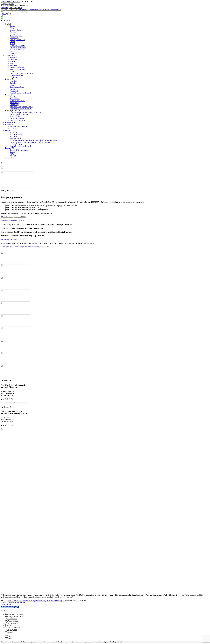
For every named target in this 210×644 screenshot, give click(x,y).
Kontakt (12, 42)
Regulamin (13, 132)
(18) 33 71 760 (6, 14)
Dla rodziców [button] (10, 95)
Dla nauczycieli (10, 122)
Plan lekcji (13, 81)
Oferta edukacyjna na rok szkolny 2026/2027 (25, 113)
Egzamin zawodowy (17, 87)
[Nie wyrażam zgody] (124, 642)
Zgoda (106, 642)
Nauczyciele (14, 34)
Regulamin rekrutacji (17, 118)
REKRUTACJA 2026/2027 (10, 2)
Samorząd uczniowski (17, 40)
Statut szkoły (14, 38)
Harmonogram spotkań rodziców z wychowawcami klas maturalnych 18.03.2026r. (25, 246)
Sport (11, 63)
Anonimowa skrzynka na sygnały (21, 107)
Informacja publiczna (17, 50)
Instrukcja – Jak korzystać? (19, 126)
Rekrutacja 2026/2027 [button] (13, 111)
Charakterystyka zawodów (19, 114)
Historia (12, 26)
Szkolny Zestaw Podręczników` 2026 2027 (13, 217)
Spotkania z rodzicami (17, 101)
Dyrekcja (13, 32)
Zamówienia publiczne (17, 46)
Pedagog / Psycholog (17, 67)
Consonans (13, 59)
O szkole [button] (8, 24)
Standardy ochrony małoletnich (20, 93)
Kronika (12, 53)
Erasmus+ (13, 152)
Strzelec (12, 61)
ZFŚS (12, 51)
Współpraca (14, 77)
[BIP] (2, 16)
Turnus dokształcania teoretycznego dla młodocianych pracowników (33, 140)
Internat (7, 130)
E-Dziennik (9, 124)
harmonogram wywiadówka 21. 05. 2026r (13, 239)
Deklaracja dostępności (18, 48)
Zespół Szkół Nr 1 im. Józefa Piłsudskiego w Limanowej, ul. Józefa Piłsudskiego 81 (36, 601)
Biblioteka (13, 65)
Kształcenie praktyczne (18, 69)
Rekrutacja (13, 136)
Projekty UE (9, 148)
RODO (12, 44)
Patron (12, 28)
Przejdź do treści (6, 605)
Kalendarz (13, 83)
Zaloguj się (13, 128)
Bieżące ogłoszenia (7, 4)
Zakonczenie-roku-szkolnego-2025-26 (12, 220)
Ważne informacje (16, 144)
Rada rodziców (15, 99)
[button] (6, 20)
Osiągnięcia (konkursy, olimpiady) (21, 73)
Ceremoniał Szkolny (17, 30)
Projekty (12, 71)
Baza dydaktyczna (16, 36)
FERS (12, 154)
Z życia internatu (15, 138)
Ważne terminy (15, 116)
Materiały (13, 89)
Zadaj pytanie (10, 158)
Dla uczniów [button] (9, 79)
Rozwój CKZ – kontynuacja (19, 150)
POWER (13, 156)
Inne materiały (14, 103)
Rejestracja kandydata (17, 120)
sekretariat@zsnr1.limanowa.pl (11, 8)
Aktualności (14, 57)
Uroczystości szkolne (17, 75)
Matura (12, 85)
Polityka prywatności (116, 642)
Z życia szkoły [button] (10, 55)
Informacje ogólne (16, 134)
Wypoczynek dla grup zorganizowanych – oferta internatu (30, 142)
